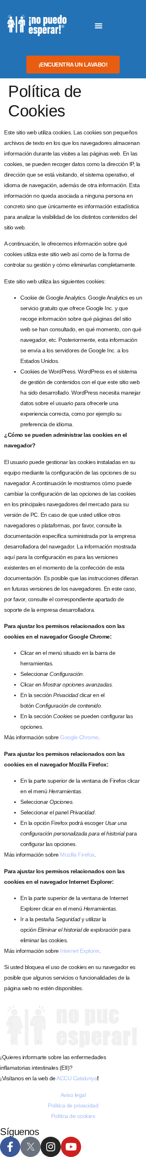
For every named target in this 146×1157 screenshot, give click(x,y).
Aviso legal (73, 1095)
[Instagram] (51, 1147)
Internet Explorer (79, 951)
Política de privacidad (73, 1105)
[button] (98, 25)
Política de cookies (73, 1116)
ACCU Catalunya (76, 1078)
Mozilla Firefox (77, 854)
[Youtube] (71, 1147)
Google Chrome (79, 737)
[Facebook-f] (10, 1147)
